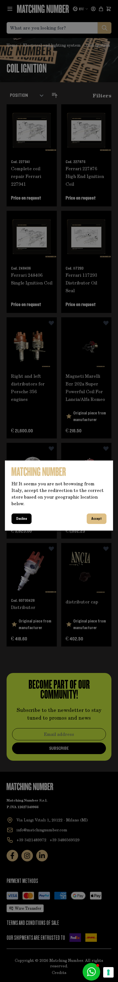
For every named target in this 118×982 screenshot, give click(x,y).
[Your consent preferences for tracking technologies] (108, 972)
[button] (91, 972)
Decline (21, 519)
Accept (96, 519)
